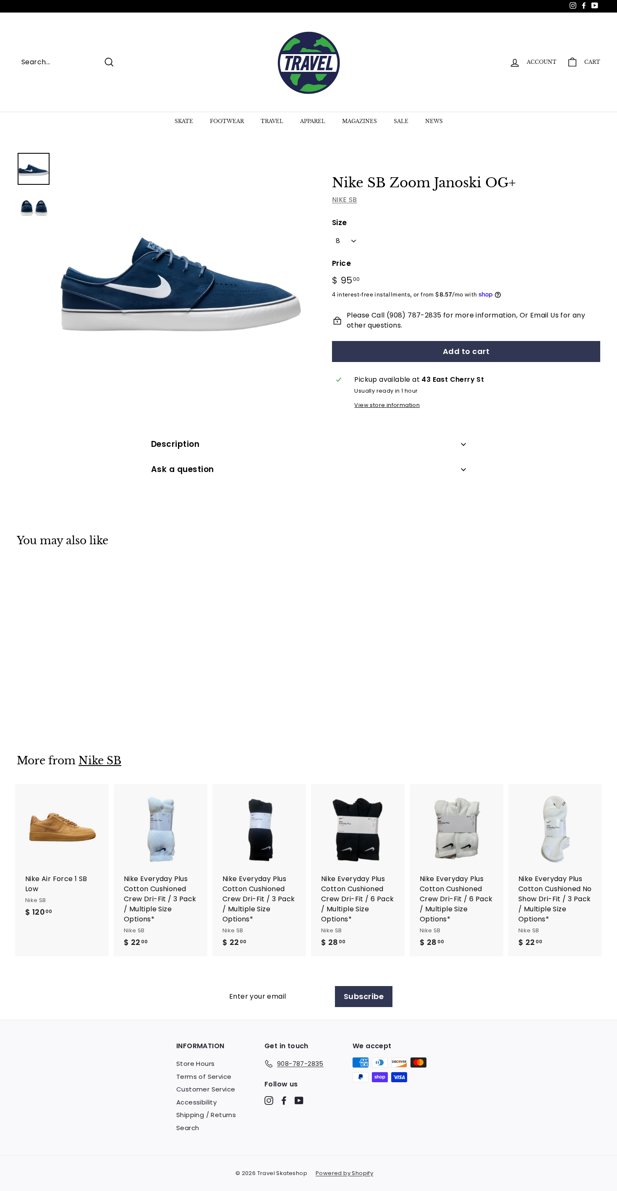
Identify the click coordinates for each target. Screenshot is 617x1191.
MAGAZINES (359, 121)
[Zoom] (180, 275)
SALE (401, 121)
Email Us (544, 315)
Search (187, 1127)
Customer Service (205, 1089)
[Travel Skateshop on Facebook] (284, 1100)
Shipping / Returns (206, 1114)
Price (341, 263)
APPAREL (312, 121)
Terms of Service (203, 1076)
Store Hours (195, 1063)
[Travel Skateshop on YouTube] (299, 1100)
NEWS (434, 121)
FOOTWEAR (227, 121)
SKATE (184, 121)
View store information (387, 405)
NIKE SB (344, 200)
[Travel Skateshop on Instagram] (268, 1100)
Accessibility (196, 1102)
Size (339, 223)
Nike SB (99, 760)
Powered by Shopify (344, 1173)
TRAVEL (272, 121)
